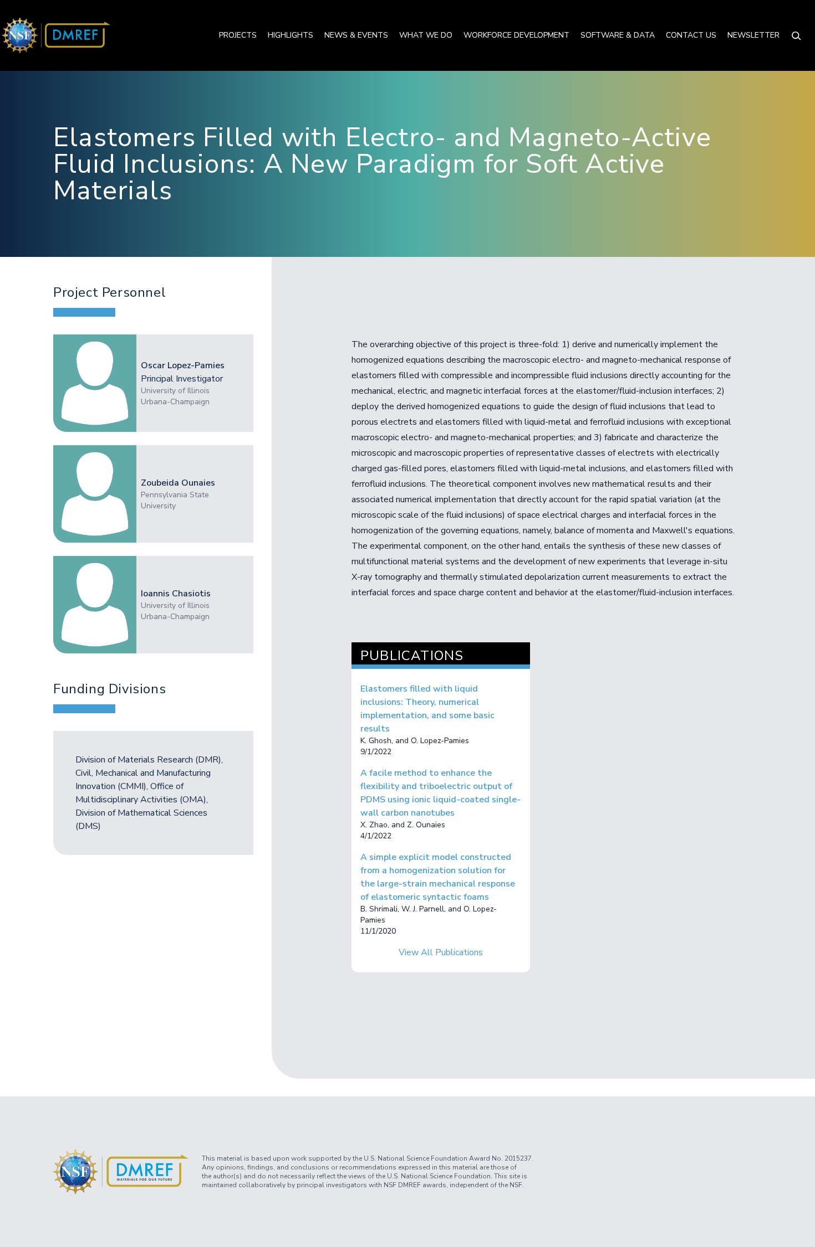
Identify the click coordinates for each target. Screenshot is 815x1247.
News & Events (356, 35)
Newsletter (753, 35)
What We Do (425, 35)
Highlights (290, 35)
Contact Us (691, 35)
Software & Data (617, 35)
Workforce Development (516, 35)
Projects (238, 35)
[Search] (796, 35)
